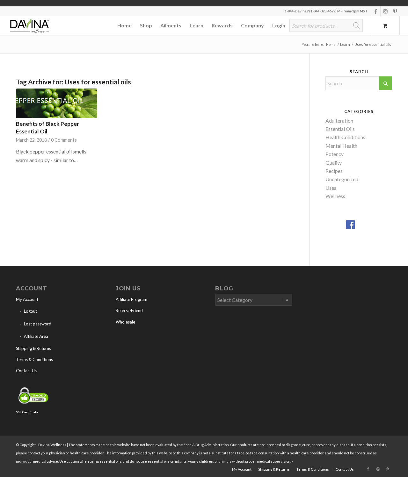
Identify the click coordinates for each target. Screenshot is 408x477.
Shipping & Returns (33, 348)
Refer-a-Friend (129, 310)
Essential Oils (340, 129)
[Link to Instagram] (385, 11)
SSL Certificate (27, 412)
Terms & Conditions (34, 359)
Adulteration (339, 120)
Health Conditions (345, 137)
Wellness (335, 196)
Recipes (334, 171)
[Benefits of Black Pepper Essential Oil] (56, 103)
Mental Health (341, 146)
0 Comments (64, 140)
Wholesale (125, 321)
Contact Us (26, 370)
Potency (334, 154)
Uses (330, 188)
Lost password (37, 323)
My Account (27, 299)
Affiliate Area (36, 336)
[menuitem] (124, 25)
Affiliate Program (131, 299)
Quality (333, 163)
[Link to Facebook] (375, 11)
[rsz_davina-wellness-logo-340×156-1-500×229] (29, 25)
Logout (30, 311)
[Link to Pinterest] (395, 11)
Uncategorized (341, 179)
